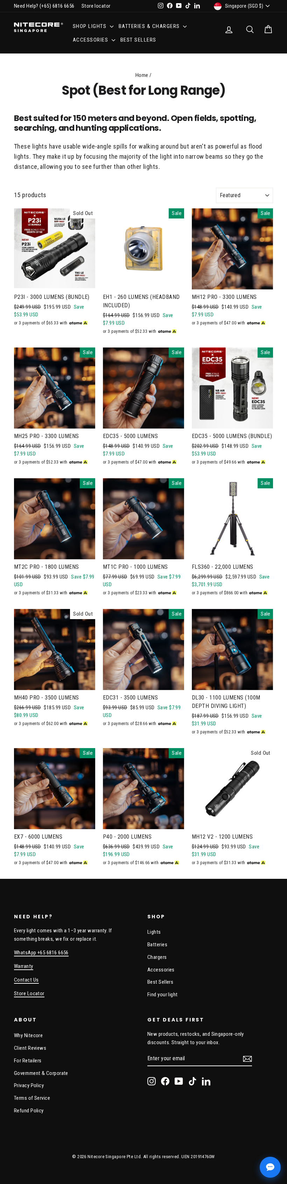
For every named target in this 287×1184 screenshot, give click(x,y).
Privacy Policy (29, 1085)
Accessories (161, 970)
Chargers (157, 957)
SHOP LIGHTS (90, 26)
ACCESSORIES (91, 40)
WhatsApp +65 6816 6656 (41, 952)
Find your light (162, 994)
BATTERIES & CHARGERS (150, 26)
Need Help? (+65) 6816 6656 (44, 6)
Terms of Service (32, 1098)
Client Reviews (30, 1048)
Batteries (157, 944)
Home (141, 75)
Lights (154, 932)
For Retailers (28, 1060)
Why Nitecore (28, 1035)
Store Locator (29, 993)
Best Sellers (138, 40)
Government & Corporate (41, 1073)
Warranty (23, 966)
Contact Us (26, 980)
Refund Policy (29, 1110)
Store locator (96, 6)
